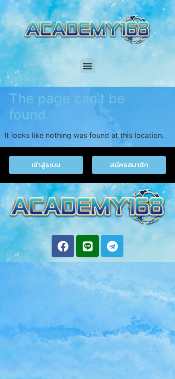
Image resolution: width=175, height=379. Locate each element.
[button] (87, 65)
